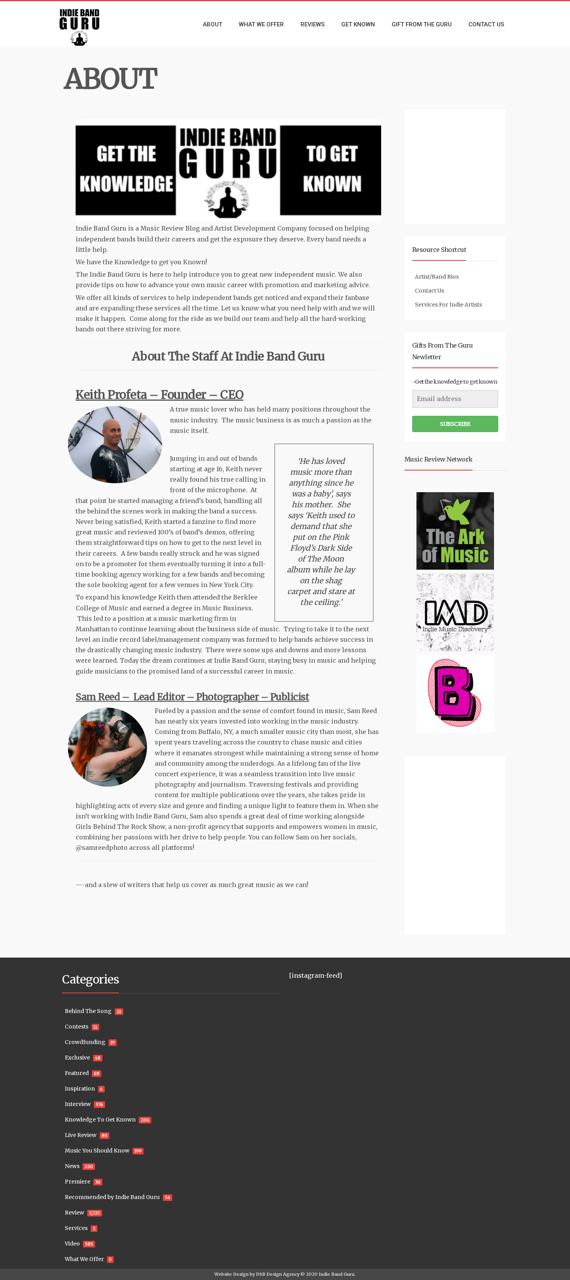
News (72, 1166)
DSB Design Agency (277, 1274)
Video (72, 1243)
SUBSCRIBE (455, 423)
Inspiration (80, 1088)
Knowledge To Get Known (100, 1119)
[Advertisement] (456, 165)
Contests (76, 1026)
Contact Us (429, 290)
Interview (78, 1104)
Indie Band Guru (336, 1274)
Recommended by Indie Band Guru (112, 1197)
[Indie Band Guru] (91, 24)
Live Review (81, 1135)
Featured (77, 1073)
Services (76, 1228)
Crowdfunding (85, 1042)
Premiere (77, 1181)
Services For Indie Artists (448, 304)
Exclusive (77, 1057)
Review (74, 1212)
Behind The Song (88, 1011)
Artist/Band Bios (437, 276)
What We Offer (84, 1259)
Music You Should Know (97, 1150)
